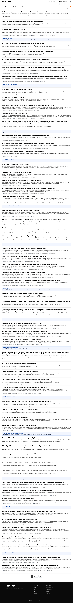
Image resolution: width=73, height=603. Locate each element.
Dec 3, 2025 (54, 495)
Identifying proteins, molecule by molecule (14, 113)
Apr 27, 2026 (51, 277)
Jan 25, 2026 (38, 393)
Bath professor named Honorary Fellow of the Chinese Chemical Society (23, 151)
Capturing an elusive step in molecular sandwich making (18, 196)
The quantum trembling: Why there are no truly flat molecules (20, 371)
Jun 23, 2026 (25, 140)
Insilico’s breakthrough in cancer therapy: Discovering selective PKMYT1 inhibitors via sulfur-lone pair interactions (36, 301)
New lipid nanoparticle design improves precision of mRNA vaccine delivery (24, 331)
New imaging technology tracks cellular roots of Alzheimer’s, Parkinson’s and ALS (26, 59)
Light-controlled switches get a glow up (13, 29)
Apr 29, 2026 (42, 269)
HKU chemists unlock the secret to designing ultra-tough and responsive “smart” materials (29, 143)
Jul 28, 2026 (36, 56)
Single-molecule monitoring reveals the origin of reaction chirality (21, 180)
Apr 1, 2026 (57, 328)
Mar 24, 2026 (60, 336)
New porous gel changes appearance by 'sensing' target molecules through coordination (28, 188)
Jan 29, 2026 (50, 384)
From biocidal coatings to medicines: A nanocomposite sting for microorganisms (26, 379)
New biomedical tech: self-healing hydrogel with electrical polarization (23, 43)
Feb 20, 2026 (39, 376)
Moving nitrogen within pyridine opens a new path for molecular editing (23, 21)
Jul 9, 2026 (43, 81)
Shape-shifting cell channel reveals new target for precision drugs (21, 454)
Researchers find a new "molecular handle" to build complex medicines (23, 293)
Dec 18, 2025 (23, 442)
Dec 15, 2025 (16, 450)
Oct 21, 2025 (35, 541)
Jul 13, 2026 (16, 64)
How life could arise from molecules (12, 228)
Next (40, 576)
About (70, 1)
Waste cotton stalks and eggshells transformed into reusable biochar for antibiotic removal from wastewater (34, 76)
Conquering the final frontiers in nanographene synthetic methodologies (23, 272)
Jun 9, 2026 (15, 156)
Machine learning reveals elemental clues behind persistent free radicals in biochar (26, 12)
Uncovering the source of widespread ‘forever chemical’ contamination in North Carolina (28, 511)
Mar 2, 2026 (40, 344)
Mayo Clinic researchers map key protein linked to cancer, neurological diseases (25, 135)
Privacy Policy (49, 589)
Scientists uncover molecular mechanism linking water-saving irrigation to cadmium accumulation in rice (33, 67)
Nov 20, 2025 (37, 503)
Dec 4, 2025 (43, 487)
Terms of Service (49, 587)
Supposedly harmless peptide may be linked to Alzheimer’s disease (21, 339)
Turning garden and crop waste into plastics (15, 417)
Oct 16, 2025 (36, 562)
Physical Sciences (8, 6)
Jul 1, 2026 (37, 110)
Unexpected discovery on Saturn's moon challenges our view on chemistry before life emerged (30, 565)
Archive (65, 1)
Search (55, 1)
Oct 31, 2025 (38, 533)
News (50, 1)
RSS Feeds (48, 593)
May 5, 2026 (31, 224)
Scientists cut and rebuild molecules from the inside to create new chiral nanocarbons (27, 51)
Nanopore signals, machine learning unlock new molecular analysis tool (23, 537)
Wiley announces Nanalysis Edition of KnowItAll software (19, 425)
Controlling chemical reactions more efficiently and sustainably (20, 210)
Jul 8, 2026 (28, 94)
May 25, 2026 (27, 185)
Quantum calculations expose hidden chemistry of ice (18, 498)
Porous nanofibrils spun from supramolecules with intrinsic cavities (22, 323)
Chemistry (15, 6)
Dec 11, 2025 (29, 458)
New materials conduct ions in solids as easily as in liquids (19, 438)
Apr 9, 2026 (24, 306)
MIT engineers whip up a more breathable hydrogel (17, 89)
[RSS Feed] (70, 6)
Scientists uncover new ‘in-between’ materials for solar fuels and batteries (24, 256)
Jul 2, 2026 (45, 102)
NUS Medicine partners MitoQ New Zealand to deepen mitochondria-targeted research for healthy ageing (33, 220)
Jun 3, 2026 (28, 169)
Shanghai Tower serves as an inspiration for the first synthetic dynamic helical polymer (27, 545)
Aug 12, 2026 (52, 35)
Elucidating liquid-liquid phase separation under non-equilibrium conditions (24, 387)
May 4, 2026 (36, 240)
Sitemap (47, 591)
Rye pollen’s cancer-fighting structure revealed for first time (19, 409)
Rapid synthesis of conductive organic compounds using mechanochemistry (24, 248)
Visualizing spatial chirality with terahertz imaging (16, 172)
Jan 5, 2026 (11, 430)
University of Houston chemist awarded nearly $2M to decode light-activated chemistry (28, 446)
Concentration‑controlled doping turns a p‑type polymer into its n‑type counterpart (27, 527)
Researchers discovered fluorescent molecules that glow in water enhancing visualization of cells (31, 557)
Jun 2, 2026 (33, 177)
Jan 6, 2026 (17, 422)
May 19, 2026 (34, 216)
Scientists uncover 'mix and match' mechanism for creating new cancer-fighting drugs (28, 105)
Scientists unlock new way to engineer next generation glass (20, 236)
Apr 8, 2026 (15, 315)
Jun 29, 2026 (41, 118)
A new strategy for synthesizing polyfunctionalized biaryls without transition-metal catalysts (29, 264)
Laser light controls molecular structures (14, 97)
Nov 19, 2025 (51, 524)
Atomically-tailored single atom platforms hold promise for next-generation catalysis (27, 490)
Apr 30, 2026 (53, 253)
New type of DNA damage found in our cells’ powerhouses (19, 519)
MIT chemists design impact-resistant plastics (15, 164)
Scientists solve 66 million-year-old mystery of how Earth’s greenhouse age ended (26, 401)
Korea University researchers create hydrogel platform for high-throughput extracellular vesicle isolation (33, 482)
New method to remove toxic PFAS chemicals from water (19, 363)
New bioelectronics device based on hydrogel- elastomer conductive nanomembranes (27, 462)
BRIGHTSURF (6, 1)
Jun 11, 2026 (46, 148)
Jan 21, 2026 (46, 406)
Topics (60, 1)
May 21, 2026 (42, 193)
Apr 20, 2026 (43, 285)
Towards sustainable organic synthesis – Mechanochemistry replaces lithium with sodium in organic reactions (34, 470)
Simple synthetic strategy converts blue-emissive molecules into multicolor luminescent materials (31, 280)
